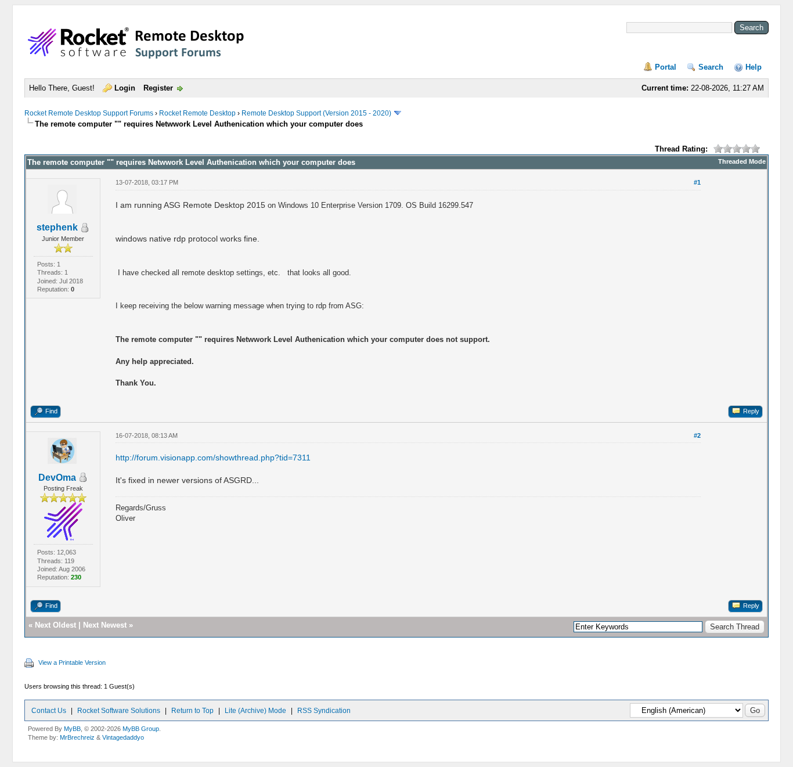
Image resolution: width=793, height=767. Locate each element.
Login (124, 88)
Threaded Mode (742, 161)
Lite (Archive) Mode (255, 711)
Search (710, 67)
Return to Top (192, 711)
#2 (697, 435)
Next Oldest (55, 625)
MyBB (72, 728)
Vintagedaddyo (123, 737)
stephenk (57, 227)
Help (753, 67)
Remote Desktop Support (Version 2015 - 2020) (316, 113)
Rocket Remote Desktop (197, 113)
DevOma (57, 477)
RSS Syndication (324, 711)
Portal (665, 67)
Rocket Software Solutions (118, 711)
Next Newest (105, 625)
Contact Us (48, 711)
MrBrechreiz (77, 737)
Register (158, 88)
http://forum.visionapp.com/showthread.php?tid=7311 (213, 457)
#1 (697, 182)
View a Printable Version (72, 662)
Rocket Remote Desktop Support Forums (88, 113)
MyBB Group (140, 728)
